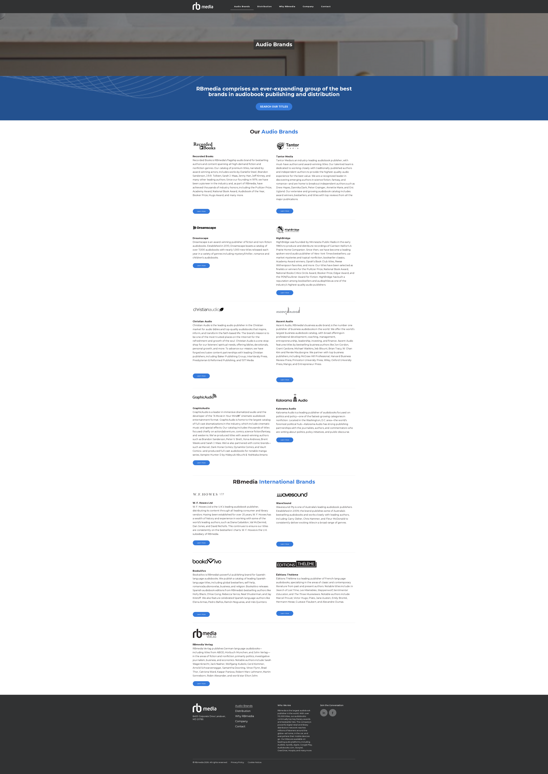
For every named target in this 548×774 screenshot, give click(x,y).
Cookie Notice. (255, 762)
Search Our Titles (274, 106)
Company (308, 6)
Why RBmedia (287, 6)
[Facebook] (332, 712)
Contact (326, 6)
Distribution (264, 6)
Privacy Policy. (237, 762)
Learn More (201, 211)
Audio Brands (242, 6)
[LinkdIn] (324, 712)
